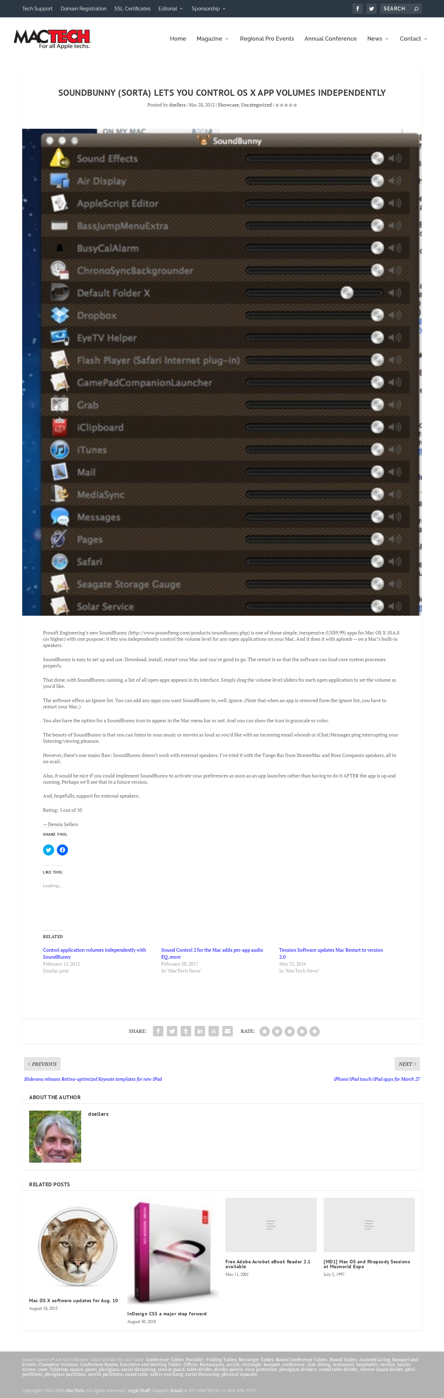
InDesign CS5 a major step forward (167, 1314)
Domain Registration (83, 8)
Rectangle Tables (256, 1359)
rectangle (252, 1364)
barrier (404, 1364)
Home (178, 39)
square (76, 1369)
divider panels (228, 1369)
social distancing (138, 1369)
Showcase (228, 104)
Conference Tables (165, 1359)
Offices (190, 1364)
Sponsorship (206, 8)
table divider (199, 1369)
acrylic (233, 1364)
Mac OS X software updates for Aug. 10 (73, 1300)
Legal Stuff (139, 1390)
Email (176, 1390)
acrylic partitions (105, 1374)
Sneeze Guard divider (381, 1369)
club (311, 1364)
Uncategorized (256, 104)
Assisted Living (374, 1359)
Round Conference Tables (301, 1359)
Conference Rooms (99, 1364)
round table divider (338, 1369)
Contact (410, 39)
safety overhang (166, 1374)
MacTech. (75, 1390)
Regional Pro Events (267, 39)
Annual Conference (331, 39)
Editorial (168, 8)
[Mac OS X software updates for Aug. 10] (74, 1244)
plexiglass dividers (298, 1369)
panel (91, 1369)
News (374, 39)
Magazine (209, 39)
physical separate (239, 1374)
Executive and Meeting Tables (150, 1364)
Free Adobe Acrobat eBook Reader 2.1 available (268, 1264)
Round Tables (343, 1359)
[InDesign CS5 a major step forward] (173, 1251)
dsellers (177, 104)
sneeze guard (171, 1369)
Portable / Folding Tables (211, 1359)
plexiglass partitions (65, 1374)
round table (136, 1374)
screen (29, 1369)
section (387, 1364)
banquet (272, 1364)
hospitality (367, 1364)
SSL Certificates (132, 8)
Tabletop (59, 1369)
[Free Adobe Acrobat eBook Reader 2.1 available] (271, 1225)
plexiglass (109, 1369)
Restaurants (212, 1364)
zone (43, 1369)
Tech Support (37, 8)
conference (293, 1364)
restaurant (343, 1364)
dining (324, 1364)
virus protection (261, 1369)
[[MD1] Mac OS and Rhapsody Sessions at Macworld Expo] (369, 1225)
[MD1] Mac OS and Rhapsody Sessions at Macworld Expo (367, 1264)
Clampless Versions (58, 1364)
